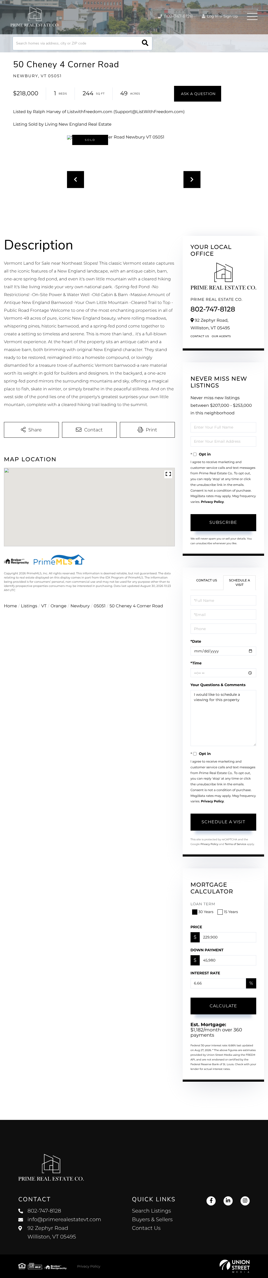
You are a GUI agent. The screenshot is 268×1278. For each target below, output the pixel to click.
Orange (58, 606)
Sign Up (230, 16)
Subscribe (223, 522)
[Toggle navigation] (252, 16)
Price (196, 927)
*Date (196, 641)
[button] (145, 43)
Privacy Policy (212, 502)
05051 (99, 606)
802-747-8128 (178, 16)
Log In (212, 16)
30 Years (206, 911)
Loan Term (203, 904)
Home (10, 606)
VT (44, 606)
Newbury (80, 606)
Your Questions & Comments (218, 684)
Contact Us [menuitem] (146, 1228)
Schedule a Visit (239, 583)
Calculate (223, 1005)
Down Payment (207, 950)
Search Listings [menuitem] (151, 1211)
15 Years (231, 911)
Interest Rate (205, 973)
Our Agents (221, 336)
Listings (29, 606)
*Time (196, 663)
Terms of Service (235, 844)
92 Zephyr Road (51, 1232)
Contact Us (200, 336)
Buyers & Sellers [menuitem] (152, 1219)
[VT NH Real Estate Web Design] (235, 1266)
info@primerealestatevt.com (64, 1219)
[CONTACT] (197, 94)
